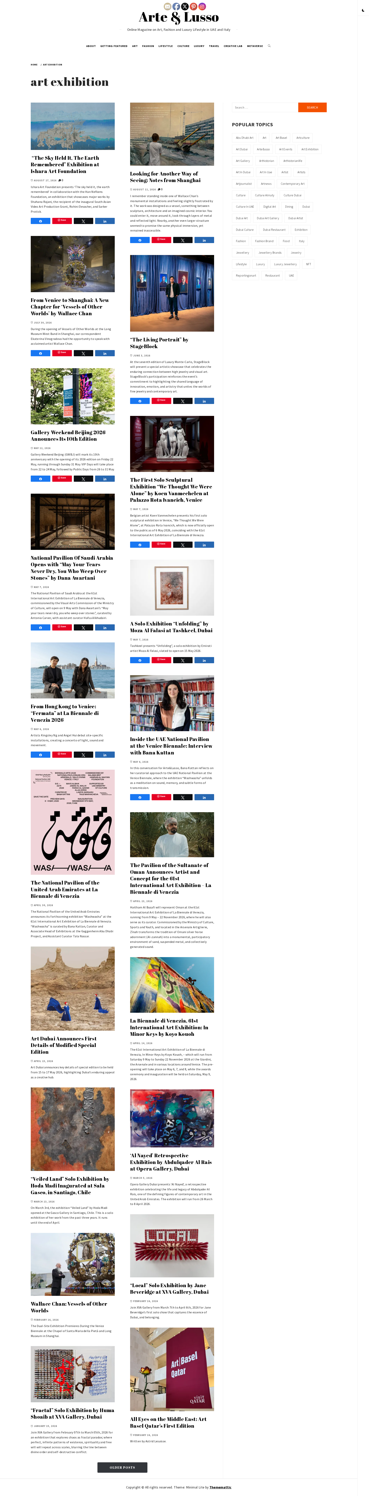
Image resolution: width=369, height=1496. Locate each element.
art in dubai (243, 172)
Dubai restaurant (274, 230)
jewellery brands (269, 252)
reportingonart (246, 275)
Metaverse (255, 46)
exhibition (301, 230)
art (264, 138)
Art (135, 46)
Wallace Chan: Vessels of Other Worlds (69, 1307)
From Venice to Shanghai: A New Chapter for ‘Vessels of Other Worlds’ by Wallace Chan (70, 307)
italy (302, 241)
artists (301, 172)
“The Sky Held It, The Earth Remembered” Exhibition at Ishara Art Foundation (65, 164)
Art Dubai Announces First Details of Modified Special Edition (64, 1045)
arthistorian (266, 161)
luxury (260, 264)
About (91, 46)
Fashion (148, 46)
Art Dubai (242, 149)
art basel (281, 138)
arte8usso (263, 149)
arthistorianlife (292, 161)
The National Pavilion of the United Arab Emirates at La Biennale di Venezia (65, 889)
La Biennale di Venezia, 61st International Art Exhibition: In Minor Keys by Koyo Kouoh (169, 1027)
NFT (308, 264)
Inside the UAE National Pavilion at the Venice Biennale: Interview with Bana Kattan (171, 746)
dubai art (242, 218)
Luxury (199, 46)
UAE (291, 275)
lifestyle (241, 264)
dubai (306, 206)
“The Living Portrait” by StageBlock (159, 343)
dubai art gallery (268, 218)
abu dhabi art (244, 138)
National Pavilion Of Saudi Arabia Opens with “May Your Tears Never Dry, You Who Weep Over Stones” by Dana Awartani (72, 567)
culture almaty (264, 195)
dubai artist (295, 218)
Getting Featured (114, 46)
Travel (214, 46)
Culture (183, 46)
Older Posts (122, 1467)
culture (241, 195)
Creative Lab (233, 46)
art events (285, 149)
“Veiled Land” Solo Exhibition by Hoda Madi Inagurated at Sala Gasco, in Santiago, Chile (70, 1185)
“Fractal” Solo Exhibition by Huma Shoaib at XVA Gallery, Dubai (73, 1413)
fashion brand (264, 241)
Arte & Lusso (179, 16)
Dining (289, 206)
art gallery (243, 161)
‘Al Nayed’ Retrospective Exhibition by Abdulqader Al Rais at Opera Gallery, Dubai (171, 1162)
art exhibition (310, 149)
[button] (363, 10)
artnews (266, 184)
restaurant (272, 275)
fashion (241, 241)
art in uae (266, 172)
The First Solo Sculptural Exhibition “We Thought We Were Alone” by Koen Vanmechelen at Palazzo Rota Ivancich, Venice (171, 489)
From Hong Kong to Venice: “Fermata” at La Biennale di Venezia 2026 (65, 713)
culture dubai (292, 195)
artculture (303, 138)
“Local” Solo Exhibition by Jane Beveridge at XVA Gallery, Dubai (169, 1288)
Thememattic (220, 1487)
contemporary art (292, 184)
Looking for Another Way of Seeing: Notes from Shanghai (165, 177)
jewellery (242, 252)
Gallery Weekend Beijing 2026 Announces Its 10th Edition (68, 435)
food (286, 241)
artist (285, 172)
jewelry (296, 252)
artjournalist (244, 184)
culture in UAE (245, 206)
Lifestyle (166, 46)
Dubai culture (245, 230)
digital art (269, 206)
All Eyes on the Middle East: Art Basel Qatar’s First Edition (168, 1422)
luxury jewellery (285, 264)
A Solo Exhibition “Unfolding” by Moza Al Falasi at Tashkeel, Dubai (171, 627)
